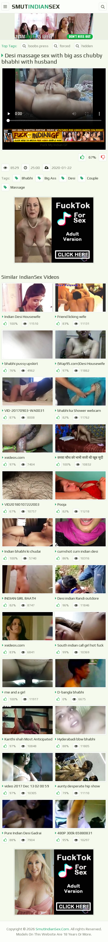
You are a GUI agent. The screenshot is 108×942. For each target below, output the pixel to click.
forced (65, 46)
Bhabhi (27, 178)
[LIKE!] (82, 157)
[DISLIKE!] (103, 157)
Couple (92, 178)
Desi (71, 178)
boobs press (38, 46)
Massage (17, 187)
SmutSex (36, 6)
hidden (87, 46)
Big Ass (50, 178)
